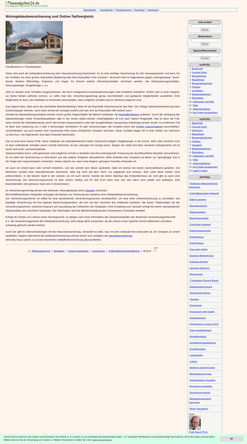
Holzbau (196, 87)
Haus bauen (196, 305)
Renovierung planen (200, 392)
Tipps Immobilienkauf (200, 330)
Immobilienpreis (198, 349)
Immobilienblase (198, 336)
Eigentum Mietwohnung (202, 255)
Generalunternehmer (200, 293)
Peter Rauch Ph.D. (198, 432)
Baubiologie (198, 80)
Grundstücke (106, 10)
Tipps (195, 105)
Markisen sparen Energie (202, 367)
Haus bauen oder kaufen (202, 311)
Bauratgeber (89, 10)
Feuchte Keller (199, 72)
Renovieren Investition (201, 386)
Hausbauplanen (198, 318)
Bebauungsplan (198, 212)
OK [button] (231, 439)
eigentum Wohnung (199, 268)
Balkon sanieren (198, 199)
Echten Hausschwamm (149, 126)
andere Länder (200, 171)
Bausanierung (199, 76)
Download (139, 10)
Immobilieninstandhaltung (203, 343)
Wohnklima (197, 98)
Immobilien (197, 91)
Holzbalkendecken (129, 114)
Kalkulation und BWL (203, 102)
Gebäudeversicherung (201, 287)
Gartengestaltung (201, 109)
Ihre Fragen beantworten (205, 112)
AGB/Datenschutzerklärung (124, 251)
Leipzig (193, 361)
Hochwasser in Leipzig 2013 (204, 324)
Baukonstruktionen (201, 94)
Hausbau (194, 299)
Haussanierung (123, 10)
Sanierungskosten (78, 251)
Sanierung (197, 130)
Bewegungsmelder (199, 218)
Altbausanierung (40, 251)
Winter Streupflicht (199, 409)
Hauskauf (197, 145)
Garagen (90, 190)
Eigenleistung (197, 237)
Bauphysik (197, 69)
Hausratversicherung (120, 235)
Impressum (153, 10)
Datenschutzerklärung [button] (102, 440)
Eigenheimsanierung (200, 230)
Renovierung (196, 274)
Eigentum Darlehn (199, 262)
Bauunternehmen (198, 206)
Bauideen (59, 251)
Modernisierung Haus (200, 374)
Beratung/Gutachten (202, 83)
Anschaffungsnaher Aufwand (204, 193)
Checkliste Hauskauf (200, 224)
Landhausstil (196, 355)
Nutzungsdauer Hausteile (202, 380)
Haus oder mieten (199, 249)
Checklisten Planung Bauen (204, 280)
